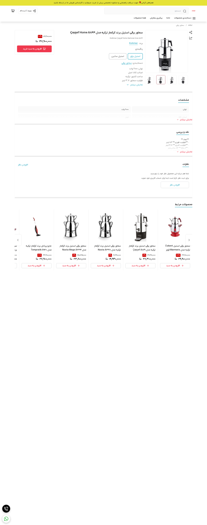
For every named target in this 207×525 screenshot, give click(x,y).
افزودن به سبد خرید (32, 48)
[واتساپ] (6, 519)
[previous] (189, 240)
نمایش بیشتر (186, 119)
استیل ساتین (117, 56)
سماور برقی (180, 25)
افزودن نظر (23, 164)
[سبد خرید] (13, 11)
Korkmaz (133, 43)
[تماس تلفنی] (6, 509)
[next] (18, 240)
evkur (190, 25)
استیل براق (135, 56)
